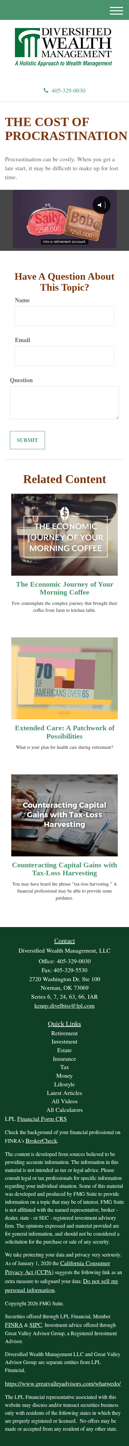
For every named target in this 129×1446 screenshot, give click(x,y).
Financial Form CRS (42, 1118)
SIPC (35, 1325)
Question (21, 380)
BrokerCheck (41, 1140)
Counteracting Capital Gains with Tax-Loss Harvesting (64, 869)
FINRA (14, 1325)
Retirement (64, 1033)
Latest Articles (64, 1093)
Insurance (64, 1058)
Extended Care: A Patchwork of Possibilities (64, 732)
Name (22, 300)
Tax (64, 1067)
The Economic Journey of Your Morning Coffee (64, 588)
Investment (64, 1041)
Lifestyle (64, 1084)
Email (22, 340)
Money (64, 1075)
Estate (64, 1050)
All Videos (65, 1101)
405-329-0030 (68, 90)
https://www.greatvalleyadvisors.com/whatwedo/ (63, 1383)
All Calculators (64, 1110)
